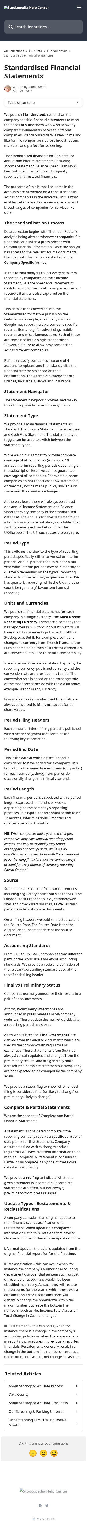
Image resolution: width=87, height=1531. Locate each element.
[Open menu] (79, 7)
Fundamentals (57, 51)
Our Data (35, 51)
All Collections (14, 51)
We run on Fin (46, 1518)
